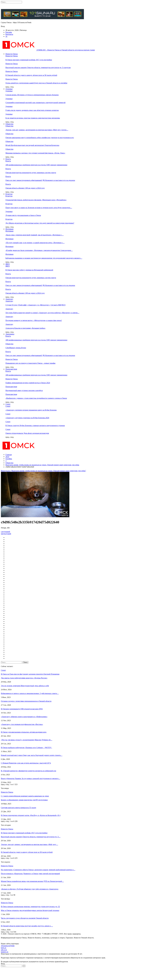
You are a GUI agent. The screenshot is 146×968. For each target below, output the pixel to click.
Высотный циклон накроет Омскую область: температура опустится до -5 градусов (38, 67)
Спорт (7, 404)
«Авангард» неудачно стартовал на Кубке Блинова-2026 (27, 418)
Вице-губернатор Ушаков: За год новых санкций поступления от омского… (30, 778)
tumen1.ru (4, 952)
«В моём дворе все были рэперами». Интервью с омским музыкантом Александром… (39, 250)
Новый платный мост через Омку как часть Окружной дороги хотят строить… (31, 755)
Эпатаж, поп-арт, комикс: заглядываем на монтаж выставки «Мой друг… (29, 844)
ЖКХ (7, 264)
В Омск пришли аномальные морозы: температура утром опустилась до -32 (30, 907)
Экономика (9, 334)
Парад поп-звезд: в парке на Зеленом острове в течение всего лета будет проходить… (38, 208)
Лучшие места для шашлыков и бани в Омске (23, 215)
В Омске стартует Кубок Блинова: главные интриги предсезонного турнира (35, 425)
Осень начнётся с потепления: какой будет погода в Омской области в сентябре (36, 83)
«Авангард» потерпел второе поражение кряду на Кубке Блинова (31, 410)
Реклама (8, 32)
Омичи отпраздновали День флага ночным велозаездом (27, 433)
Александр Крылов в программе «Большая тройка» (25, 328)
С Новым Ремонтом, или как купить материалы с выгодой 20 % (26, 763)
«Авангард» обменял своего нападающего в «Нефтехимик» (24, 717)
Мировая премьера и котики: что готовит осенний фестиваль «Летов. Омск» (35, 153)
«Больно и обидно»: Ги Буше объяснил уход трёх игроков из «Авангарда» (30, 889)
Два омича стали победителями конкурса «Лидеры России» (24, 678)
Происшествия (11, 369)
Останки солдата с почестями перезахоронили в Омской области (26, 701)
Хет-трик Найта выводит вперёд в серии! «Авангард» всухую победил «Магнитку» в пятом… (42, 313)
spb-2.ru (4, 950)
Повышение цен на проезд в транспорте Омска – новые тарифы (30, 363)
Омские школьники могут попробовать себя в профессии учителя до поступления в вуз (39, 138)
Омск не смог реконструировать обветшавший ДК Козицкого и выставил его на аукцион (40, 180)
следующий (5, 532)
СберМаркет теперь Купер (15, 348)
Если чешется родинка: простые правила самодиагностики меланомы (32, 118)
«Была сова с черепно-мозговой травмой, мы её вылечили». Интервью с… (34, 235)
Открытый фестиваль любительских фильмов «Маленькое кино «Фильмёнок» (36, 200)
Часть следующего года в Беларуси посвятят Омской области (25, 918)
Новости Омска (11, 54)
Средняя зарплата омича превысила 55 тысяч (18, 808)
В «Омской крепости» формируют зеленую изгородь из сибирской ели (28, 771)
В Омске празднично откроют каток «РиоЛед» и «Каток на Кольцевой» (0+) (31, 815)
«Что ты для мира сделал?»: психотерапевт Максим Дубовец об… (26, 740)
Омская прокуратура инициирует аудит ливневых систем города (30, 173)
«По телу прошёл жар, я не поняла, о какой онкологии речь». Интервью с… (35, 243)
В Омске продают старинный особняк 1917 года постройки (28, 60)
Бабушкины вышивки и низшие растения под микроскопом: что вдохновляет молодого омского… (43, 258)
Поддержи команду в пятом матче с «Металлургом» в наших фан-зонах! (33, 320)
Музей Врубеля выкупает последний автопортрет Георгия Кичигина (32, 145)
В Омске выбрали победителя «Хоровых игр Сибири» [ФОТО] (26, 748)
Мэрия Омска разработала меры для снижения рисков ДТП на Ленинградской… (32, 881)
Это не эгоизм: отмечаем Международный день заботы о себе (25, 686)
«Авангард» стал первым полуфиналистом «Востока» (22, 724)
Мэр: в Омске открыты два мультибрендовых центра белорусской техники (30, 910)
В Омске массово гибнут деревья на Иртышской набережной (29, 270)
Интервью (9, 229)
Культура (8, 194)
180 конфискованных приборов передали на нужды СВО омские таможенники (36, 165)
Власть (8, 159)
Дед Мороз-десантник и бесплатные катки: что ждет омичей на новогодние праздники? (39, 223)
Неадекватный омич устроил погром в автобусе (24, 390)
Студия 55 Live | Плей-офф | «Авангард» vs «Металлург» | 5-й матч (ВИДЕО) (35, 305)
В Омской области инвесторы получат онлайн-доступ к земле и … (27, 926)
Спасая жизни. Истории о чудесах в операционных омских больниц (32, 95)
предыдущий (6, 534)
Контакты (9, 34)
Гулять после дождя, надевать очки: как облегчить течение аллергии (32, 110)
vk (6, 36)
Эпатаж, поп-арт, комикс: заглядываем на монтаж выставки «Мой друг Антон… (36, 130)
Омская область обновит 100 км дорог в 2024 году (25, 188)
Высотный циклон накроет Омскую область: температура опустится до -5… (30, 837)
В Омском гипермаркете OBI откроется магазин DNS (22, 709)
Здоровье (9, 89)
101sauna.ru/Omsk (7, 946)
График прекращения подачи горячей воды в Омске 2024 (27, 383)
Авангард (9, 299)
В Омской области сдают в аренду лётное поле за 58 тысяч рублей (31, 75)
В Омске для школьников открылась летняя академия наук (23, 732)
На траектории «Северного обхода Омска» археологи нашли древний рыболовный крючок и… (38, 870)
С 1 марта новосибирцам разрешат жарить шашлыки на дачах (25, 796)
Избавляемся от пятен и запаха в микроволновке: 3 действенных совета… (30, 693)
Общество (9, 124)
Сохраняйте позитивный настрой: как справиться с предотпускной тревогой (35, 102)
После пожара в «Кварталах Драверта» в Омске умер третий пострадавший (30, 874)
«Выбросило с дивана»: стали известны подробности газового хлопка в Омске (36, 398)
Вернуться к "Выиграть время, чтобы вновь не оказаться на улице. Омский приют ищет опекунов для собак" (43, 471)
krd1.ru (3, 948)
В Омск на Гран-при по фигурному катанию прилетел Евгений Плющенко (30, 674)
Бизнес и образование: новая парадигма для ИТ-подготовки (24, 800)
